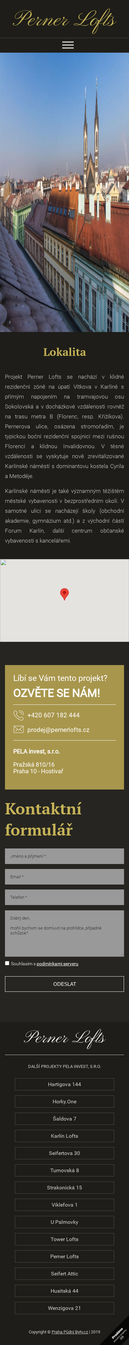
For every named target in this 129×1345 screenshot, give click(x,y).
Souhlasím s (23, 963)
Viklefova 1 (65, 1205)
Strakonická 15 (64, 1187)
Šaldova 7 (64, 1119)
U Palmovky (64, 1222)
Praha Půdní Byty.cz (70, 1331)
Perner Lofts (64, 1256)
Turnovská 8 (64, 1170)
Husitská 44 (64, 1291)
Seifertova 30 (64, 1153)
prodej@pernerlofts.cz (58, 730)
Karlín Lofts (64, 1136)
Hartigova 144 (64, 1084)
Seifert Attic (64, 1274)
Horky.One (64, 1101)
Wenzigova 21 (64, 1308)
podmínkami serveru (57, 963)
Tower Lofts (64, 1239)
